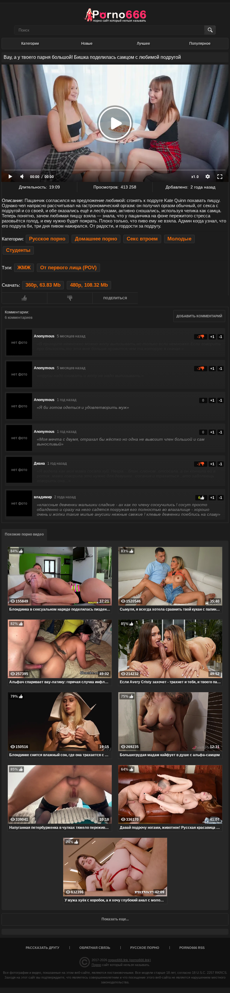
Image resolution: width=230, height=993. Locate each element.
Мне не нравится (70, 298)
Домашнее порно (96, 239)
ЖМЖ (24, 267)
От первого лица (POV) (68, 267)
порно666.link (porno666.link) (129, 960)
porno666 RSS (192, 947)
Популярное (200, 43)
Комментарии (16, 312)
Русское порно (47, 239)
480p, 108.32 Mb (89, 285)
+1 (212, 337)
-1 (220, 337)
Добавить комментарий (199, 316)
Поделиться (115, 298)
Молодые (179, 239)
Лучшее (143, 43)
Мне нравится (24, 298)
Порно (96, 965)
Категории (30, 43)
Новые (87, 43)
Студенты (18, 250)
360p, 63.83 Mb (42, 285)
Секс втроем (142, 239)
